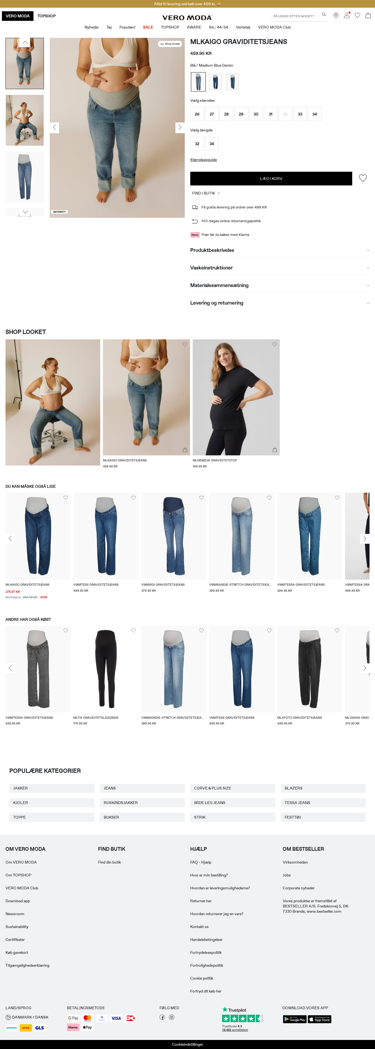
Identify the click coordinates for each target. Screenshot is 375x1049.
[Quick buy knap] (185, 450)
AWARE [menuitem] (194, 27)
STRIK (199, 817)
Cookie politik (201, 978)
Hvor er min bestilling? (209, 875)
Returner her (201, 901)
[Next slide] (365, 539)
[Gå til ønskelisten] (357, 17)
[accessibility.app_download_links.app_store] (319, 1022)
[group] (38, 549)
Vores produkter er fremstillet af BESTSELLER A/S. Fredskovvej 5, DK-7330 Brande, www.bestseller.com (316, 906)
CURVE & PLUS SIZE (212, 788)
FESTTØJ (293, 817)
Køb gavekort (16, 952)
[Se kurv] (368, 16)
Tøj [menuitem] (109, 27)
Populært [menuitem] (127, 27)
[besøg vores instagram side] (171, 1018)
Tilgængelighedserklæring (27, 965)
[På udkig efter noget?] (324, 14)
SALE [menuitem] (148, 27)
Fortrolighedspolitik (206, 965)
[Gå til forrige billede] (24, 42)
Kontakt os (199, 926)
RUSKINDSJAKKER (121, 802)
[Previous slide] (10, 539)
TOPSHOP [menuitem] (170, 27)
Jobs (287, 875)
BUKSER (111, 817)
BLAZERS (294, 788)
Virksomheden (295, 862)
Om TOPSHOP (18, 875)
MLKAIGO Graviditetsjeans (238, 41)
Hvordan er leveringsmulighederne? (220, 888)
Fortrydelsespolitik (206, 952)
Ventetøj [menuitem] (243, 27)
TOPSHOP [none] (46, 16)
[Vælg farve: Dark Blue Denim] (215, 82)
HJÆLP (198, 849)
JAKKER (20, 788)
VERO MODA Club (21, 888)
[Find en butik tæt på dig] (336, 17)
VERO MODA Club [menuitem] (274, 27)
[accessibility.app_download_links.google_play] (294, 1022)
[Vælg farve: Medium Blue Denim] (198, 82)
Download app (17, 901)
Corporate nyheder (299, 888)
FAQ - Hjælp (200, 862)
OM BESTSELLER (303, 849)
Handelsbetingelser (206, 939)
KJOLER (20, 802)
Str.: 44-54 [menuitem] (218, 27)
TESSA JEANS (297, 802)
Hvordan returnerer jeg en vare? (217, 914)
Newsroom (14, 914)
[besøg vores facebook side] (162, 1018)
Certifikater (15, 939)
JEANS (110, 788)
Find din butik (109, 862)
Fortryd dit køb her (206, 991)
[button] (197, 114)
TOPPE (19, 817)
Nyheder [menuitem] (92, 27)
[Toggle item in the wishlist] (363, 178)
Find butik (111, 849)
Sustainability (16, 926)
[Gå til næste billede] (24, 212)
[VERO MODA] (187, 18)
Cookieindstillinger (187, 1044)
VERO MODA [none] (18, 16)
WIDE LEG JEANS (209, 802)
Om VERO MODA (25, 849)
